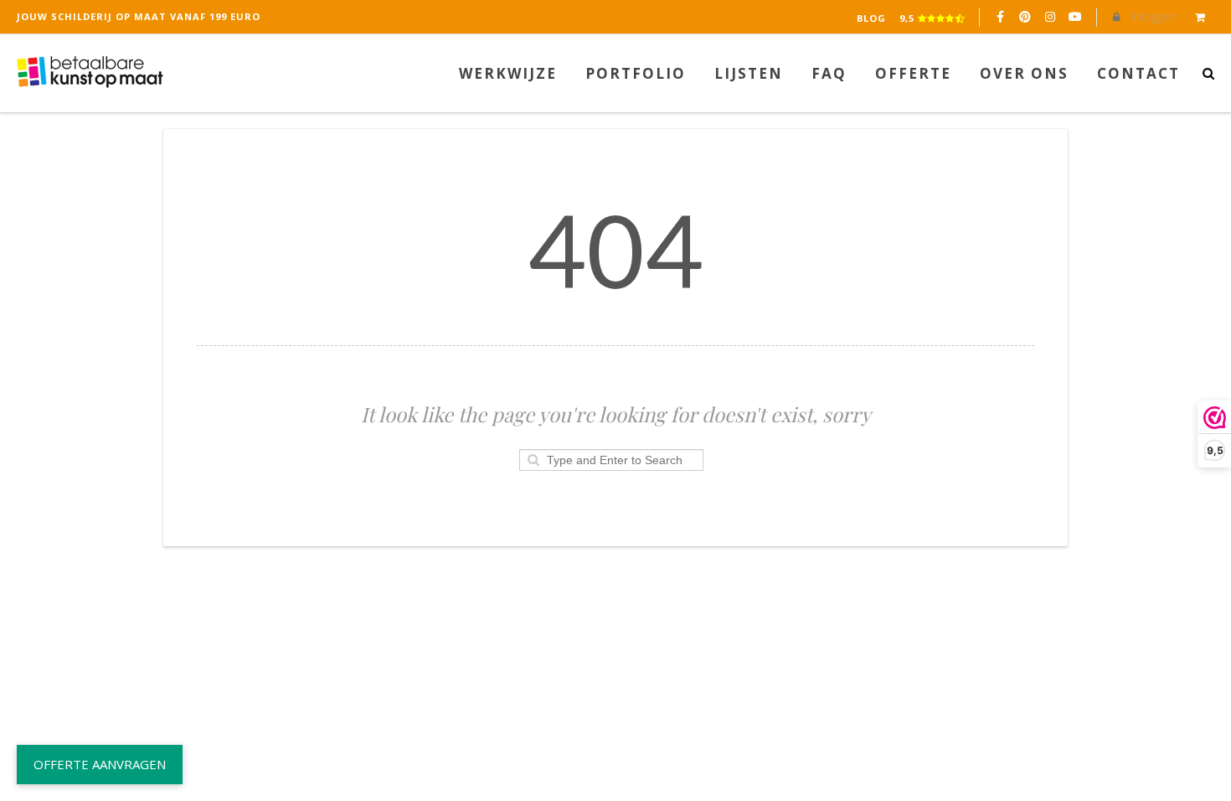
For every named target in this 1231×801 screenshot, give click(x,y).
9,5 (908, 18)
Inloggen (1153, 16)
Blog (871, 18)
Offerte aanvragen (99, 764)
